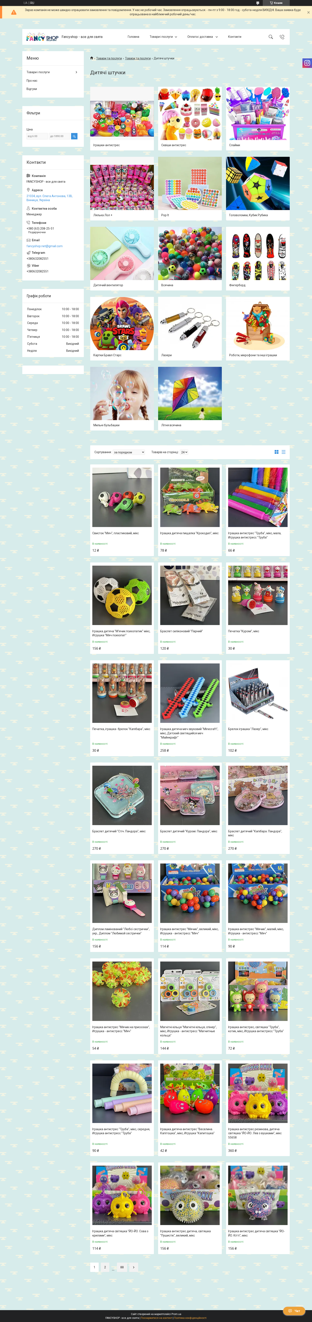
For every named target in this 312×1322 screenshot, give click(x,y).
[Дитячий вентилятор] (122, 258)
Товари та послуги (109, 58)
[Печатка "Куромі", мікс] (258, 595)
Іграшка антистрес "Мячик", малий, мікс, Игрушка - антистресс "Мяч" (256, 931)
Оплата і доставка (200, 36)
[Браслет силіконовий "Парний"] (190, 595)
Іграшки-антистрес (106, 145)
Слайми (234, 145)
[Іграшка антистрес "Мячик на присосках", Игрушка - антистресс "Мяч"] (122, 991)
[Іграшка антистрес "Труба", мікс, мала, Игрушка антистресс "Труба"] (258, 497)
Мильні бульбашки (106, 425)
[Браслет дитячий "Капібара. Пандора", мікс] (258, 795)
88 (122, 1267)
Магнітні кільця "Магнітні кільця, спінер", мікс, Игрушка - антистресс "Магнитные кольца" (188, 1031)
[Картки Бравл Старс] (122, 328)
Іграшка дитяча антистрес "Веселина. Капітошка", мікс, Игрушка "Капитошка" (187, 1131)
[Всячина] (190, 258)
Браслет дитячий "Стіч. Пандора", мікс (119, 831)
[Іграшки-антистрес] (122, 118)
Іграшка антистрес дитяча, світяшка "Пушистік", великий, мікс (185, 1233)
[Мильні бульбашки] (122, 398)
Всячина (167, 285)
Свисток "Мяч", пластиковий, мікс (115, 533)
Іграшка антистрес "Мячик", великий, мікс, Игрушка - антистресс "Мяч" (189, 931)
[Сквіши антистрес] (190, 118)
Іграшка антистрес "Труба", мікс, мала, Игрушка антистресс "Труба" (254, 535)
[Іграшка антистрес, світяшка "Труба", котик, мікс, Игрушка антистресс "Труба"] (258, 991)
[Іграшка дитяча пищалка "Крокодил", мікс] (190, 497)
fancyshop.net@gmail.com (45, 246)
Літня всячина (171, 425)
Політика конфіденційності (190, 1317)
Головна (133, 36)
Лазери (166, 355)
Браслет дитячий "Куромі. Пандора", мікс (188, 831)
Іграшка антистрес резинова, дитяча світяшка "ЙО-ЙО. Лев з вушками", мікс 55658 (255, 1133)
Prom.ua (176, 1314)
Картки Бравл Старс (107, 355)
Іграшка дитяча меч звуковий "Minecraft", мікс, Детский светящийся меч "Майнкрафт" (189, 733)
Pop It (165, 215)
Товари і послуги (161, 36)
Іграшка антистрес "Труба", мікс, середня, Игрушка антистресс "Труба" (121, 1131)
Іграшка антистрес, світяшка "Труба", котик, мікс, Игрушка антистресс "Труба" (256, 1029)
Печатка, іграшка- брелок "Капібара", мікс (121, 729)
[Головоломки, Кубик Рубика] (258, 188)
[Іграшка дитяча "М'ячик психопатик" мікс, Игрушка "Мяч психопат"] (122, 595)
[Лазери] (190, 328)
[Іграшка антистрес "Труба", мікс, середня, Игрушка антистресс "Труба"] (122, 1093)
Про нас (32, 80)
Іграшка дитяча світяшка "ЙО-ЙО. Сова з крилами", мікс (120, 1233)
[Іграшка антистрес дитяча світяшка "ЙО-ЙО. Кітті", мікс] (258, 1195)
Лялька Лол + (102, 215)
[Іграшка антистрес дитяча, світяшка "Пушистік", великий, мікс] (190, 1195)
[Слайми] (258, 118)
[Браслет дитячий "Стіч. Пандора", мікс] (122, 795)
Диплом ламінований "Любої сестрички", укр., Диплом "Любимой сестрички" (121, 931)
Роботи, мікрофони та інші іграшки (253, 355)
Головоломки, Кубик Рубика (248, 215)
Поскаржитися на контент (156, 1317)
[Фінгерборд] (258, 258)
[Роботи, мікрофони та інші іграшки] (258, 328)
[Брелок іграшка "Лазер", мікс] (258, 693)
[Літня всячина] (190, 398)
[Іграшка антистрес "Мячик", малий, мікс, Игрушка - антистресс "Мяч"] (258, 893)
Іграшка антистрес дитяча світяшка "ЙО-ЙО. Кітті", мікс (256, 1233)
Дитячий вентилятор (108, 285)
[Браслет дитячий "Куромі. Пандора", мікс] (190, 795)
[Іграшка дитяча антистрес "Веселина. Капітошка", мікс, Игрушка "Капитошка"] (190, 1093)
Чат (297, 1311)
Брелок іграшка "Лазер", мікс (248, 729)
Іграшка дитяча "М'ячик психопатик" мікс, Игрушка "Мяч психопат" (121, 633)
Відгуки (32, 89)
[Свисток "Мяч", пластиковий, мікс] (122, 497)
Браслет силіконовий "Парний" (181, 631)
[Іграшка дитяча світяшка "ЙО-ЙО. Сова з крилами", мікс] (122, 1195)
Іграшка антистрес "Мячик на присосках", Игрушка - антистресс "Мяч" (121, 1029)
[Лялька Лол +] (122, 188)
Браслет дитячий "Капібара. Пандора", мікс (255, 833)
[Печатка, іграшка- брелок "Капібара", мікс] (122, 693)
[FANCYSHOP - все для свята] (42, 37)
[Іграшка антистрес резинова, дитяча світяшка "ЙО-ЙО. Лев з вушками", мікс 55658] (258, 1093)
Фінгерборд (237, 285)
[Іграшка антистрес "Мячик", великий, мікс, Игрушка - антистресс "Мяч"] (190, 893)
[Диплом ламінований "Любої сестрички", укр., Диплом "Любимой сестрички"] (122, 893)
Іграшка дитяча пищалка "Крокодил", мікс (189, 533)
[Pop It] (190, 188)
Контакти (234, 36)
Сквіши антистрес (173, 145)
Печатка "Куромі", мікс (243, 631)
